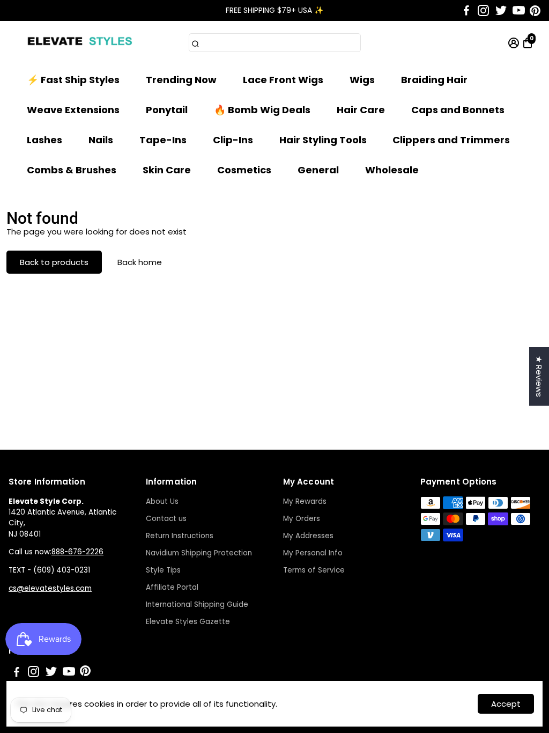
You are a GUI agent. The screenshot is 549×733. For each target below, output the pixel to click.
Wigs (362, 79)
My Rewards (305, 501)
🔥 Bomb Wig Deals (262, 109)
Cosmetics (244, 170)
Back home (139, 262)
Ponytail (167, 109)
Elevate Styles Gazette (188, 622)
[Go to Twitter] (501, 10)
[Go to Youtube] (518, 10)
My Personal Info (313, 553)
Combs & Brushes (71, 170)
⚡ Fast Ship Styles (73, 79)
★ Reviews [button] (539, 376)
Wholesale (392, 170)
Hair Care (361, 109)
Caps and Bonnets (458, 109)
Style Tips (163, 570)
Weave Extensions (73, 109)
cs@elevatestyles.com (50, 588)
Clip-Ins (233, 139)
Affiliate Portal (172, 587)
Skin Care (167, 170)
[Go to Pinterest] (535, 10)
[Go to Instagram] (483, 10)
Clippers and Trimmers (451, 139)
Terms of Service (314, 570)
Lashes (44, 139)
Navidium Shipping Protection (199, 553)
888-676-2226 (77, 552)
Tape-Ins (163, 139)
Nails (100, 139)
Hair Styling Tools (323, 139)
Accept (506, 703)
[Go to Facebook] (466, 10)
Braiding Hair (434, 79)
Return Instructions (179, 536)
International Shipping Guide (197, 604)
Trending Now (181, 79)
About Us (162, 501)
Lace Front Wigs (283, 79)
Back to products (54, 262)
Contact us (166, 519)
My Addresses (308, 536)
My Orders (301, 519)
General (318, 170)
